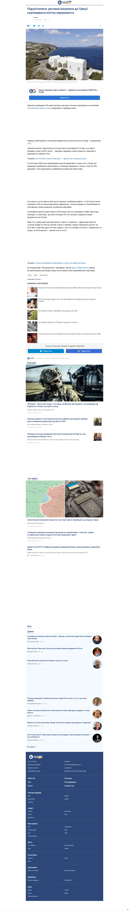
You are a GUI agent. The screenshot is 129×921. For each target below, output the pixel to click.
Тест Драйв (31, 845)
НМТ (65, 833)
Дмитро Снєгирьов (34, 716)
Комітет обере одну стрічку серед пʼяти (40, 410)
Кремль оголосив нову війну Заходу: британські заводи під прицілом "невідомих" (59, 723)
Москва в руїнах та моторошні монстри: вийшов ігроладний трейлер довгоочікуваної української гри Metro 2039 (57, 420)
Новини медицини (33, 880)
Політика (68, 778)
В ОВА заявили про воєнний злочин (39, 538)
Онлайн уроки (32, 830)
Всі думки (31, 747)
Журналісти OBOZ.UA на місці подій (75, 771)
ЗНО (29, 833)
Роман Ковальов (33, 740)
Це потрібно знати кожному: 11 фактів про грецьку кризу (60, 158)
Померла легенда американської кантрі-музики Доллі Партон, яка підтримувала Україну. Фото (56, 435)
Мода (66, 893)
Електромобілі (69, 845)
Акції (29, 848)
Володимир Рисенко (34, 703)
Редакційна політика (33, 279)
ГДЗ (29, 826)
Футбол (30, 811)
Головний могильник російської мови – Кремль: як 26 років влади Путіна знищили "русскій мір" (59, 637)
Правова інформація (34, 764)
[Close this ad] (127, 909)
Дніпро (66, 799)
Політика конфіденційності (72, 764)
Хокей (30, 814)
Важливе (31, 363)
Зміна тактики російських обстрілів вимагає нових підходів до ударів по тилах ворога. (58, 712)
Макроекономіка (69, 870)
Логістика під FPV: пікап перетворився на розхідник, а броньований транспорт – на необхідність (59, 736)
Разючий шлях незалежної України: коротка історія (47, 661)
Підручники (67, 826)
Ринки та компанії (33, 870)
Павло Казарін (32, 664)
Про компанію (32, 761)
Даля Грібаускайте (80, 268)
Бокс (66, 814)
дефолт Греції (43, 275)
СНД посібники (32, 836)
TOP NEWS (32, 479)
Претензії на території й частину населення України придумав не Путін (55, 648)
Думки (30, 631)
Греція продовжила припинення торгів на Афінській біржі (60, 263)
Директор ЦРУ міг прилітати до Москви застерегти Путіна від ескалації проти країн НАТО (57, 552)
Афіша (30, 890)
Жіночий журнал (33, 896)
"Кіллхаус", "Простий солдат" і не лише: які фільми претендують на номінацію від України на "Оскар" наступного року (62, 405)
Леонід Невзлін (32, 726)
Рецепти (30, 858)
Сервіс (66, 848)
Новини (35, 17)
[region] (64, 124)
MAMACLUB (68, 880)
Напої (66, 858)
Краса (30, 893)
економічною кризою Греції (39, 108)
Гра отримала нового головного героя (40, 424)
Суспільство (69, 786)
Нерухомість (39, 358)
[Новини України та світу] (30, 359)
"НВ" (29, 143)
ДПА (65, 830)
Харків (66, 796)
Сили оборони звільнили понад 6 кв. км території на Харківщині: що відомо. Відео (63, 520)
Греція (30, 275)
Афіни (35, 275)
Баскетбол (67, 811)
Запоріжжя (31, 799)
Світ (29, 782)
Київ (29, 796)
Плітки (66, 890)
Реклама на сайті (33, 768)
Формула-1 (31, 817)
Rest (29, 626)
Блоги (30, 786)
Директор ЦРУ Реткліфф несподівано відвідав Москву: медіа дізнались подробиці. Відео (63, 548)
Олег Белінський (33, 641)
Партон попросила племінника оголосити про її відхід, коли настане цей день (53, 439)
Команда (67, 761)
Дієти (29, 861)
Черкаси (30, 802)
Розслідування (70, 782)
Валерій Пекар (32, 652)
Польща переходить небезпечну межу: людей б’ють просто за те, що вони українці (56, 699)
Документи (67, 768)
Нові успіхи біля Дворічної (36, 523)
